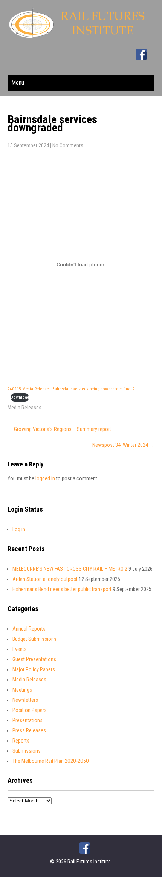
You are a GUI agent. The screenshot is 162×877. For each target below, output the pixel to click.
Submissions (26, 751)
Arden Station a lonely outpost (45, 579)
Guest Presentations (34, 659)
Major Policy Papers (33, 669)
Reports (20, 741)
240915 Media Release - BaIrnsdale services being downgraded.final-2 (71, 389)
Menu (17, 82)
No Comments (67, 145)
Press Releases (29, 730)
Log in (18, 529)
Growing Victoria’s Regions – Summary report (59, 429)
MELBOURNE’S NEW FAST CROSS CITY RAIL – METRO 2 (69, 569)
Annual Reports (29, 629)
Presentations (27, 720)
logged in (45, 478)
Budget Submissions (34, 639)
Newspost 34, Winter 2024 (123, 445)
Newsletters (25, 700)
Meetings (22, 690)
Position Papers (29, 710)
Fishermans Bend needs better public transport (62, 589)
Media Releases (24, 408)
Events (19, 649)
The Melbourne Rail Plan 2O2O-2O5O (50, 761)
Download (20, 397)
